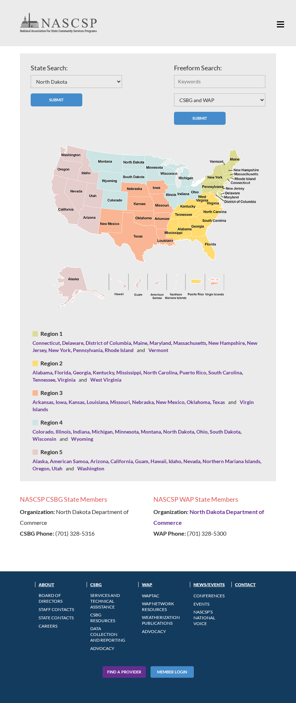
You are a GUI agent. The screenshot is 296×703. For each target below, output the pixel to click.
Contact (245, 584)
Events (201, 604)
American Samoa (69, 461)
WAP (147, 584)
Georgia (82, 372)
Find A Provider (124, 671)
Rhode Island (119, 350)
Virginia (66, 380)
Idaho (175, 461)
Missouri (120, 402)
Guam (141, 461)
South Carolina (225, 372)
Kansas (76, 402)
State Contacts (56, 617)
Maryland (160, 343)
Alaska (40, 461)
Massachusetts (189, 343)
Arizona (99, 461)
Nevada (191, 461)
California (121, 461)
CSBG (96, 584)
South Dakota (225, 432)
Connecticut (46, 343)
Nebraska (143, 402)
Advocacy (102, 648)
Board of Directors (50, 598)
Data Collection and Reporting (107, 634)
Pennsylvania (88, 350)
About (46, 584)
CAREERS (48, 626)
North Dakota (178, 432)
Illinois (63, 432)
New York (59, 350)
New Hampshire (226, 343)
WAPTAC (150, 595)
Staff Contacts (56, 609)
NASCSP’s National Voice (204, 617)
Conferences (209, 595)
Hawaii (158, 461)
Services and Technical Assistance (105, 601)
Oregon (40, 468)
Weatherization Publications (161, 620)
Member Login (172, 671)
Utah (57, 468)
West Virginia (105, 380)
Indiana (81, 432)
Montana (151, 432)
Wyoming (82, 439)
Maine (140, 343)
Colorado (42, 432)
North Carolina (160, 372)
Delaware (72, 343)
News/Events (209, 584)
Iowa (61, 402)
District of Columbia (108, 343)
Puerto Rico (192, 372)
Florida (63, 372)
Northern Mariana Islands (231, 461)
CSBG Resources (102, 617)
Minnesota (127, 432)
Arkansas (42, 402)
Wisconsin (44, 439)
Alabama (42, 372)
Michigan (102, 432)
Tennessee (43, 380)
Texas (218, 402)
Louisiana (97, 402)
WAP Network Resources (158, 606)
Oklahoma (198, 402)
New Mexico (170, 402)
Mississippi (128, 372)
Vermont (158, 350)
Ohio (202, 432)
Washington (90, 468)
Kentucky (103, 372)
